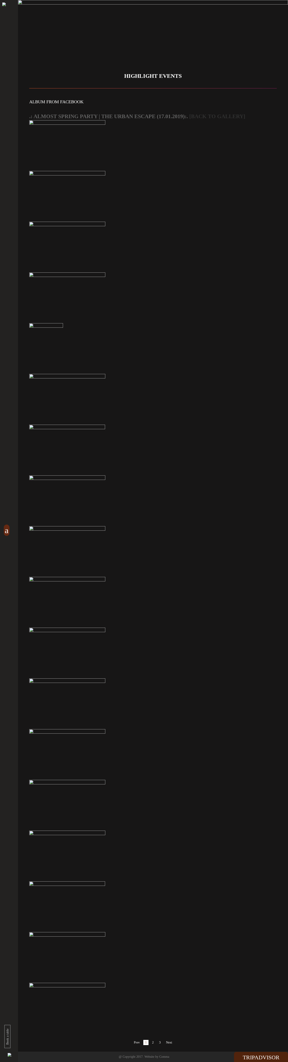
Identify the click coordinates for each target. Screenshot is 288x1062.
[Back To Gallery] (217, 116)
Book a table (7, 1037)
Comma (164, 1056)
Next (169, 1042)
